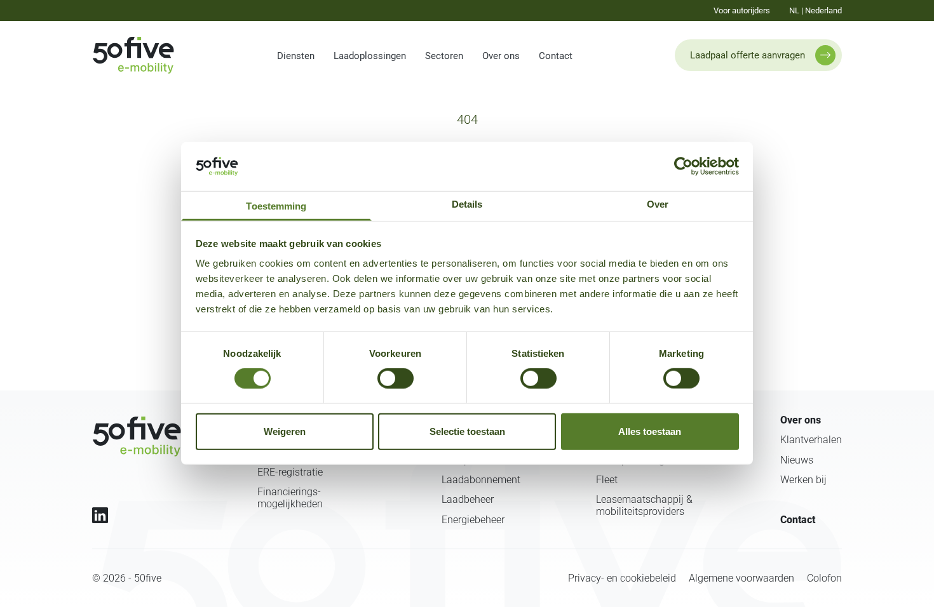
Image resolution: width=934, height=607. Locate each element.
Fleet (607, 480)
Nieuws (796, 460)
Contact (555, 56)
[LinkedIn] (100, 515)
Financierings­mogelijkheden (290, 498)
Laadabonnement (481, 480)
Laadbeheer (468, 499)
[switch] (395, 378)
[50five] (136, 436)
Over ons (501, 56)
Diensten (296, 56)
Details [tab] (467, 204)
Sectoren (444, 56)
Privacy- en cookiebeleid (622, 578)
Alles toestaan (649, 431)
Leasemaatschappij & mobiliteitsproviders (644, 505)
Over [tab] (657, 204)
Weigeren (285, 431)
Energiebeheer (473, 520)
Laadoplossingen (370, 56)
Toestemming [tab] (276, 206)
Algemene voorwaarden (741, 578)
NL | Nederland (815, 10)
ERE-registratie (290, 472)
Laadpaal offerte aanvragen (747, 55)
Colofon (824, 578)
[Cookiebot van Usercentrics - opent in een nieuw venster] (683, 166)
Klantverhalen (811, 440)
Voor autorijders (742, 10)
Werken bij (803, 480)
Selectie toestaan (467, 431)
